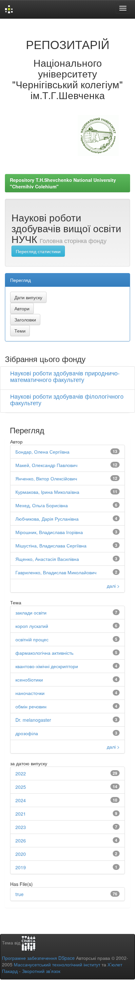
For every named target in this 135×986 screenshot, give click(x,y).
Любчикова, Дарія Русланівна (47, 518)
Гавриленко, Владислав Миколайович (55, 572)
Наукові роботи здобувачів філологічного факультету (67, 399)
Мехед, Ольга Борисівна (41, 505)
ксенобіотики (29, 679)
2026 (20, 840)
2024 (20, 800)
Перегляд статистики (38, 251)
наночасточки (30, 693)
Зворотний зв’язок (41, 971)
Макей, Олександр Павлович (46, 465)
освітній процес (31, 639)
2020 (20, 854)
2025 (20, 787)
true (19, 894)
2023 (20, 827)
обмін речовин (31, 706)
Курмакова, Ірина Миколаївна (47, 492)
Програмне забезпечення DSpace (38, 958)
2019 (20, 867)
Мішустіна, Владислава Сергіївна (51, 545)
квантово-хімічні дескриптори (46, 666)
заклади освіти (31, 612)
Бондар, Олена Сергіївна (42, 451)
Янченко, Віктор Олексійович (46, 478)
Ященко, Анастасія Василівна (47, 559)
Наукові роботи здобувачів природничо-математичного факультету (65, 376)
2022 (20, 773)
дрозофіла (26, 733)
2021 (20, 813)
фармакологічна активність (44, 652)
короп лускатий (31, 626)
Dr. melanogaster (33, 720)
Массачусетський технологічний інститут (57, 964)
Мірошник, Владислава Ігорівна (49, 532)
